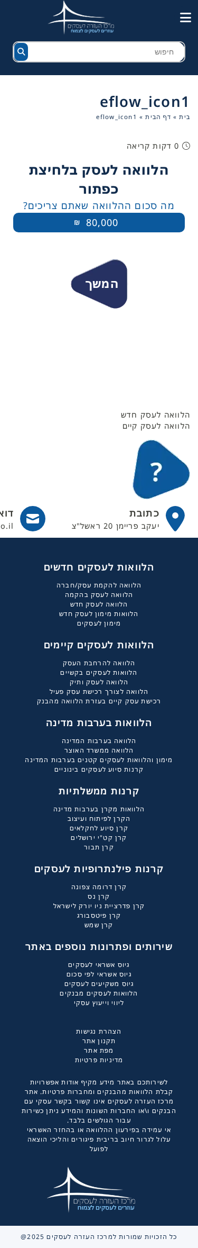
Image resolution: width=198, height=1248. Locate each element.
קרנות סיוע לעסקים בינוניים (99, 769)
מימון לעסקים (99, 623)
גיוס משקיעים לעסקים (99, 983)
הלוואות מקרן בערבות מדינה (99, 808)
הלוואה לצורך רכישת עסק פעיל (99, 691)
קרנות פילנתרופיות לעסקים (99, 868)
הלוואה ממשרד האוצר (99, 750)
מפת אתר (99, 1050)
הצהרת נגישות (98, 1031)
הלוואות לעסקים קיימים (99, 644)
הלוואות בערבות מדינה (99, 722)
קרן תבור (99, 847)
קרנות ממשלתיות (99, 790)
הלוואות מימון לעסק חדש (98, 613)
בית (184, 117)
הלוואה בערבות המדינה (99, 740)
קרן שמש (98, 924)
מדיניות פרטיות (99, 1059)
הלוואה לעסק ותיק (99, 681)
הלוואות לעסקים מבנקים (99, 993)
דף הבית (158, 117)
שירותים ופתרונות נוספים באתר (99, 946)
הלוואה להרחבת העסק (99, 662)
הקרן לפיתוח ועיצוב (99, 818)
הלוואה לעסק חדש (99, 604)
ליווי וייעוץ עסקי (99, 1002)
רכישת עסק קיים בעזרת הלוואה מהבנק (99, 701)
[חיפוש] (21, 51)
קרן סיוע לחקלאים (99, 828)
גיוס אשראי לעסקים (98, 964)
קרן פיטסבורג (99, 915)
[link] (128, 519)
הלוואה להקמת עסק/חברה (99, 585)
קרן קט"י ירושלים (99, 837)
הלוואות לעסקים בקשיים (98, 672)
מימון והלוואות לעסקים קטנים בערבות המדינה (99, 759)
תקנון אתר (99, 1040)
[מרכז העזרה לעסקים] (87, 17)
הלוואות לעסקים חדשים (99, 566)
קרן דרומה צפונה (99, 886)
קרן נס (99, 896)
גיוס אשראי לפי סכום (99, 974)
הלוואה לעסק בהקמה (99, 594)
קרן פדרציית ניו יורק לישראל (99, 905)
